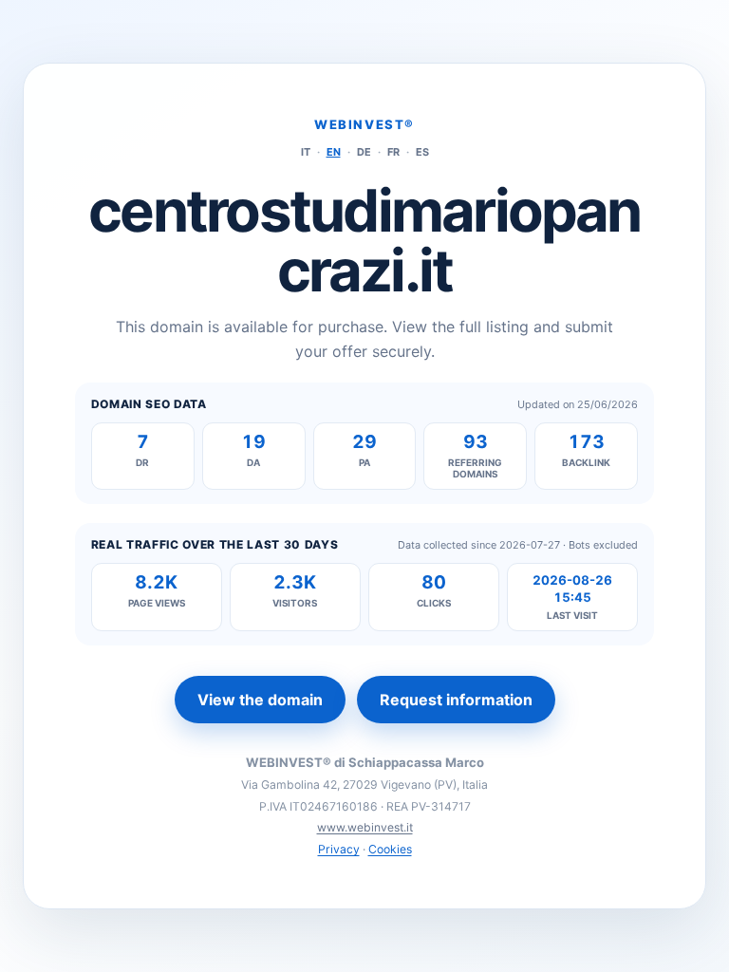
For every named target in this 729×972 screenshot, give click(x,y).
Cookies (390, 849)
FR (393, 152)
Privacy (339, 849)
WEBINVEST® (364, 124)
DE (364, 152)
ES (422, 152)
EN (334, 152)
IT (305, 152)
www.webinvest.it (365, 827)
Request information (456, 699)
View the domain (260, 699)
